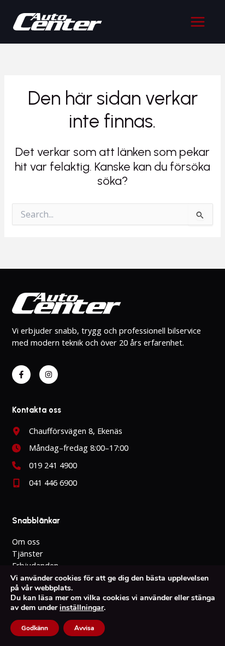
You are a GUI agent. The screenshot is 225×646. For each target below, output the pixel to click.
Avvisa (84, 628)
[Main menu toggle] (197, 22)
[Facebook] (21, 374)
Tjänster (27, 553)
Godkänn (34, 628)
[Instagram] (48, 374)
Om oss (26, 541)
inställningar (82, 608)
